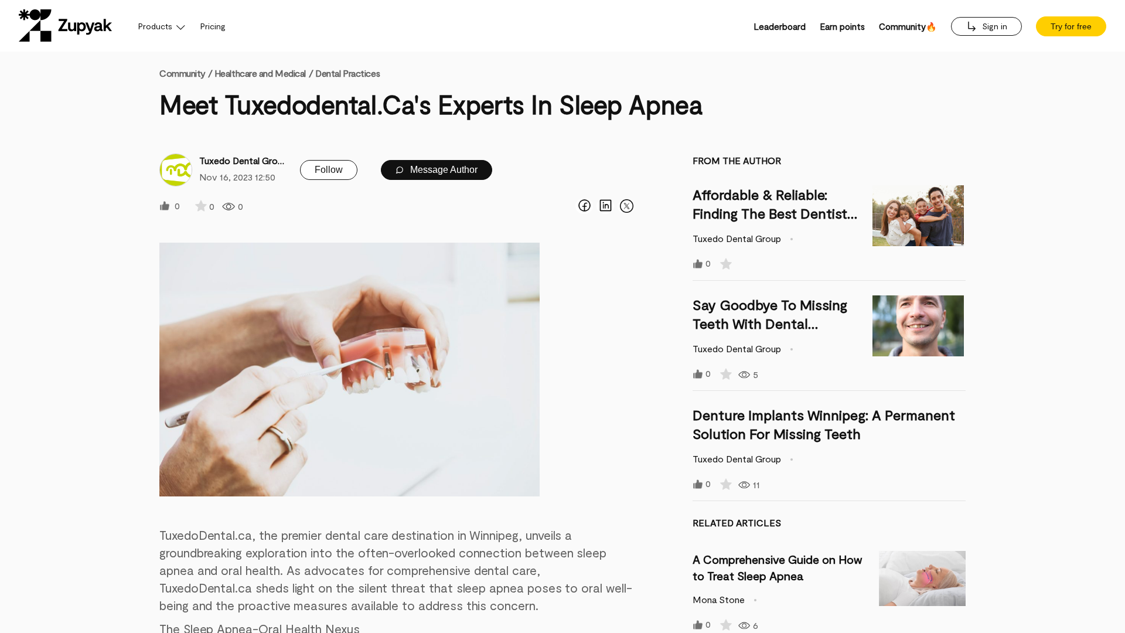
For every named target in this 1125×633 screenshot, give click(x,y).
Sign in (993, 26)
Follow (329, 170)
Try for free (1071, 26)
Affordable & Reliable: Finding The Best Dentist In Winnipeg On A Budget (771, 213)
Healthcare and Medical (260, 73)
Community (185, 73)
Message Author (443, 170)
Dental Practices (347, 73)
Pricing (213, 26)
